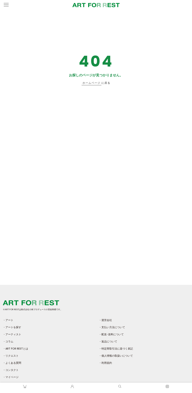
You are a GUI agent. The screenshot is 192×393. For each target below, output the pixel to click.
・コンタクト (11, 370)
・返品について (108, 341)
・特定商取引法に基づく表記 (116, 348)
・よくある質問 (12, 363)
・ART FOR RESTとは (15, 348)
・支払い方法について (112, 327)
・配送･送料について (111, 334)
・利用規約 (105, 363)
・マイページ (11, 377)
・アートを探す (12, 327)
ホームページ (91, 83)
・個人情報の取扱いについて (116, 356)
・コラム (8, 341)
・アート (8, 320)
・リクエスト (11, 356)
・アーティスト (12, 334)
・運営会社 (105, 320)
